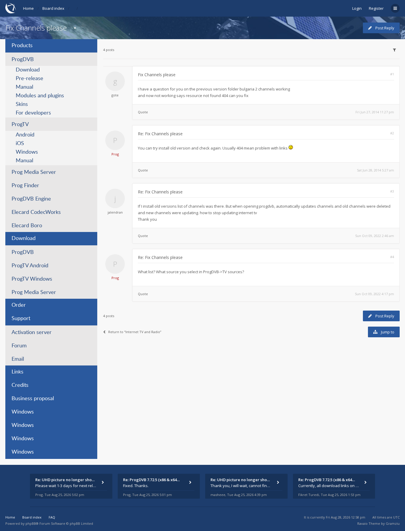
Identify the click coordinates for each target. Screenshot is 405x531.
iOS (20, 143)
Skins (22, 104)
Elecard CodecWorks (36, 212)
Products (22, 45)
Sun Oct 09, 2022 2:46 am (374, 235)
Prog (115, 154)
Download (28, 70)
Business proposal (33, 398)
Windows (27, 152)
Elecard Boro (27, 225)
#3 (392, 191)
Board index (53, 8)
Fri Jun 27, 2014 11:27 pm (374, 112)
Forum (19, 346)
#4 (392, 257)
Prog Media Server (34, 172)
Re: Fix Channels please (160, 133)
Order (19, 305)
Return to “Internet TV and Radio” (134, 332)
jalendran (115, 212)
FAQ (52, 517)
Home (28, 8)
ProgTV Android (30, 265)
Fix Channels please (36, 28)
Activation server (32, 332)
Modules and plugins (40, 95)
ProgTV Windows (32, 279)
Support (21, 318)
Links (17, 372)
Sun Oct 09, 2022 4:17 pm (374, 294)
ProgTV (20, 124)
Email (18, 359)
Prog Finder (25, 185)
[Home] (10, 8)
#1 (392, 74)
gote (115, 95)
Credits (20, 385)
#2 (392, 133)
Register (376, 8)
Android (25, 135)
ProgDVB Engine (31, 199)
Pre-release (29, 78)
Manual (24, 87)
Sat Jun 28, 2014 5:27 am (375, 170)
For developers (33, 113)
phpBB (30, 523)
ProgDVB (23, 59)
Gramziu (393, 523)
